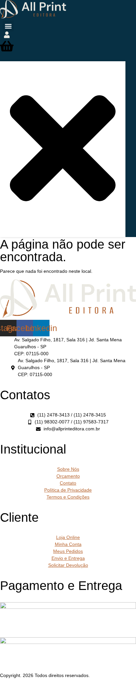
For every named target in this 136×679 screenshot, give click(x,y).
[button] (8, 26)
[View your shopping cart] (7, 50)
